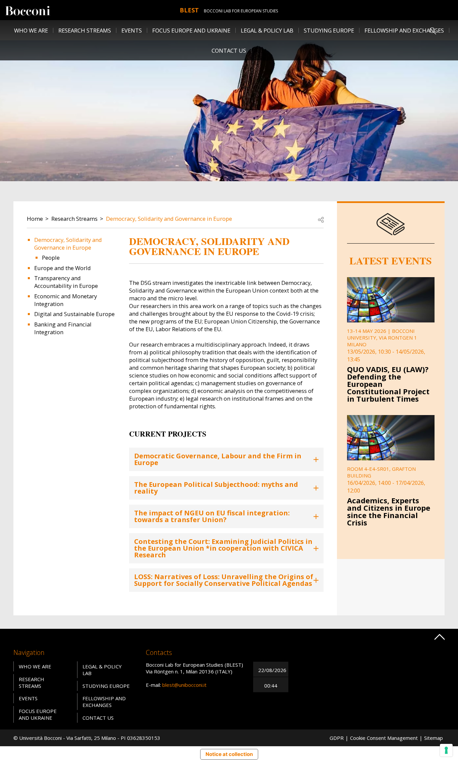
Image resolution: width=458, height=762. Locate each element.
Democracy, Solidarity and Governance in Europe (169, 218)
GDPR (337, 737)
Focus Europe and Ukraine (191, 30)
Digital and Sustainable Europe (74, 314)
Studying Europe (329, 30)
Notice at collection (229, 754)
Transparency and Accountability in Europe (66, 282)
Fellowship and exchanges (104, 701)
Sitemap (433, 737)
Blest (189, 10)
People (51, 257)
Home (35, 218)
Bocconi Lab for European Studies (241, 11)
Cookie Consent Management (384, 737)
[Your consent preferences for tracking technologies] (446, 750)
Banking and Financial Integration (63, 328)
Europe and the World (62, 268)
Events (131, 30)
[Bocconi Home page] (27, 10)
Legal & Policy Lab (267, 30)
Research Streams (74, 218)
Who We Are (35, 666)
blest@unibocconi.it (184, 684)
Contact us (229, 50)
